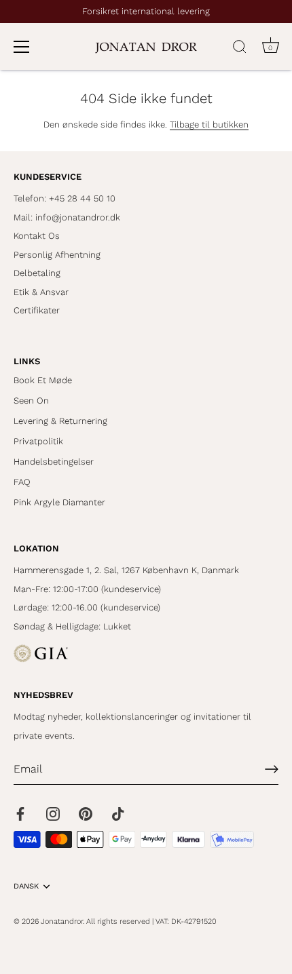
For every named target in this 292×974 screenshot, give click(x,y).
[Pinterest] (85, 813)
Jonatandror (62, 921)
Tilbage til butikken (209, 124)
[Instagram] (53, 813)
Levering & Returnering (60, 421)
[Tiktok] (118, 813)
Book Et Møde (43, 380)
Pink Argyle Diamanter (59, 502)
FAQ (22, 482)
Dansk (26, 886)
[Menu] (22, 47)
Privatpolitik (38, 441)
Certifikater (37, 310)
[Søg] (240, 49)
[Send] (271, 769)
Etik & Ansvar (41, 292)
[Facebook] (20, 813)
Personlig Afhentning (57, 255)
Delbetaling (37, 273)
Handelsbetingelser (54, 461)
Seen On (31, 400)
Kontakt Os (37, 236)
